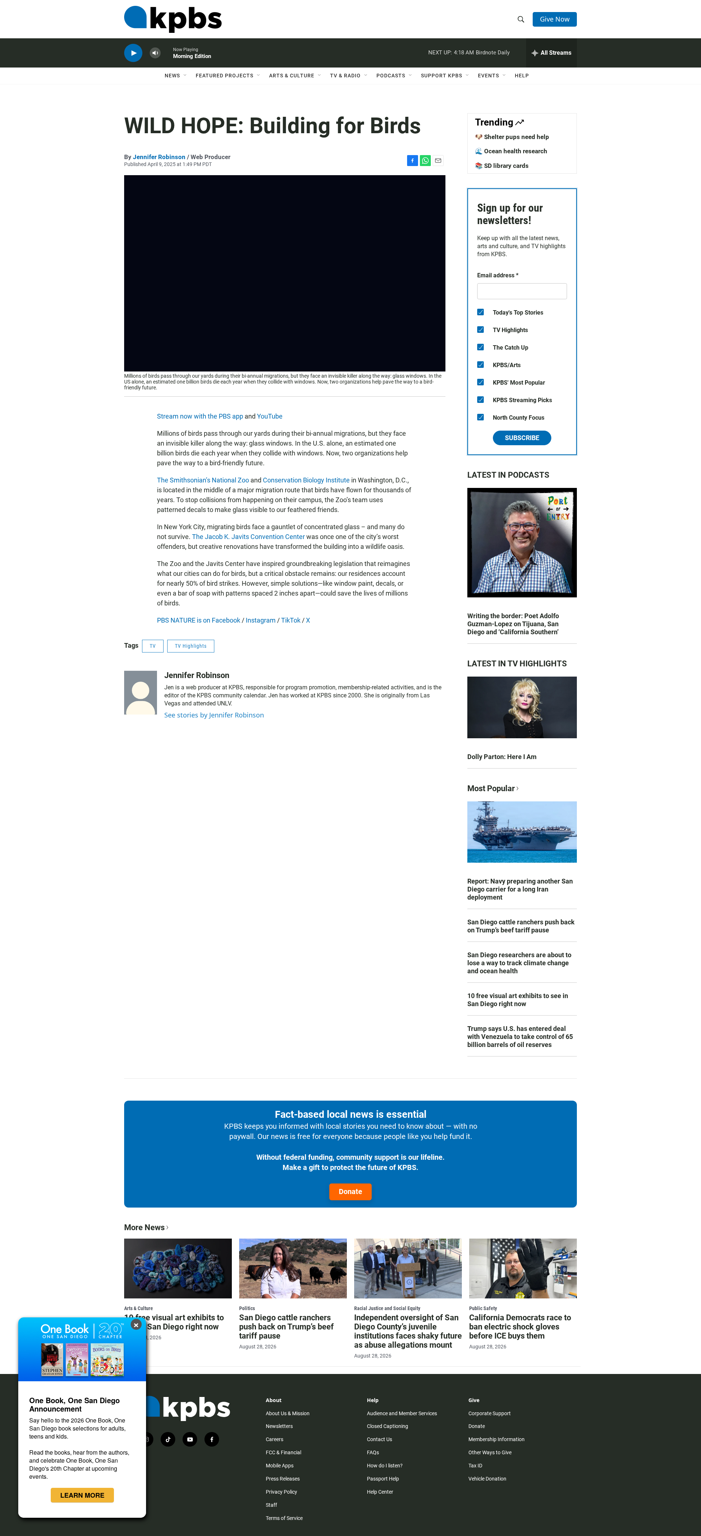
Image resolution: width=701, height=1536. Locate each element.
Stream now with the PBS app (200, 416)
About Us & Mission (288, 1413)
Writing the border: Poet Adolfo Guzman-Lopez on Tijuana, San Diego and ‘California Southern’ (513, 624)
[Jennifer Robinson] (140, 693)
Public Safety (483, 1308)
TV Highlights (191, 646)
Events (488, 75)
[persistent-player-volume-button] (155, 53)
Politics (247, 1308)
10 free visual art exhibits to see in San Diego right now (517, 1000)
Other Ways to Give (490, 1452)
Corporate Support (489, 1413)
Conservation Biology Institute (306, 480)
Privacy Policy (281, 1492)
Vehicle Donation (487, 1479)
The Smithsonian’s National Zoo (203, 480)
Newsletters (279, 1426)
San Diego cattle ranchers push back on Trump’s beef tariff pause (521, 926)
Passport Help (383, 1479)
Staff (271, 1505)
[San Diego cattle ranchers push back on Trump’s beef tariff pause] (293, 1268)
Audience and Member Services (402, 1413)
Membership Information (496, 1439)
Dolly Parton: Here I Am (502, 757)
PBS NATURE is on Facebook (198, 620)
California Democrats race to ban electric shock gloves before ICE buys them (520, 1326)
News (172, 75)
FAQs (373, 1452)
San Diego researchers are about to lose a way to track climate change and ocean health (519, 963)
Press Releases (283, 1479)
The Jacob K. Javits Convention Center (248, 536)
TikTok (290, 620)
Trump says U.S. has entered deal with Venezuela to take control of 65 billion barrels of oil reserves (520, 1036)
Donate (350, 1191)
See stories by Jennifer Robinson (214, 715)
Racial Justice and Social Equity (387, 1308)
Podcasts (390, 75)
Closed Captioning (387, 1426)
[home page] (173, 19)
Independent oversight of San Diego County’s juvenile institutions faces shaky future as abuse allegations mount (408, 1331)
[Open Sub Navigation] (185, 75)
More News (144, 1227)
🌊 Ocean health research (511, 151)
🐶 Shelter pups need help (512, 136)
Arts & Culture (291, 75)
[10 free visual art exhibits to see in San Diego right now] (178, 1268)
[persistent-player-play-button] (133, 53)
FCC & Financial (283, 1452)
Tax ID (475, 1465)
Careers (274, 1439)
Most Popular (491, 788)
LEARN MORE (82, 1495)
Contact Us (379, 1439)
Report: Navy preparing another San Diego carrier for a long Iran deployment (520, 889)
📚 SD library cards (502, 165)
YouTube (270, 416)
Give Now (555, 19)
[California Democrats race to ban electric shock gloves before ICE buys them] (523, 1268)
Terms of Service (284, 1518)
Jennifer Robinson (159, 157)
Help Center (380, 1492)
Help (522, 75)
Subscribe (522, 438)
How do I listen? (385, 1465)
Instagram (261, 620)
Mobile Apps (280, 1465)
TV (153, 646)
